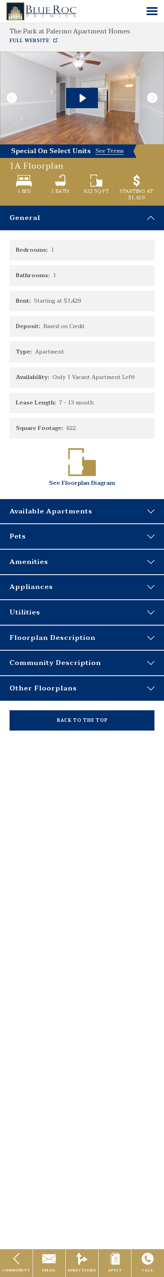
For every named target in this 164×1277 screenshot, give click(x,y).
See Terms (110, 151)
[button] (152, 11)
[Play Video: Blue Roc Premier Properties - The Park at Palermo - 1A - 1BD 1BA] (82, 98)
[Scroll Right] (155, 98)
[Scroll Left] (9, 98)
